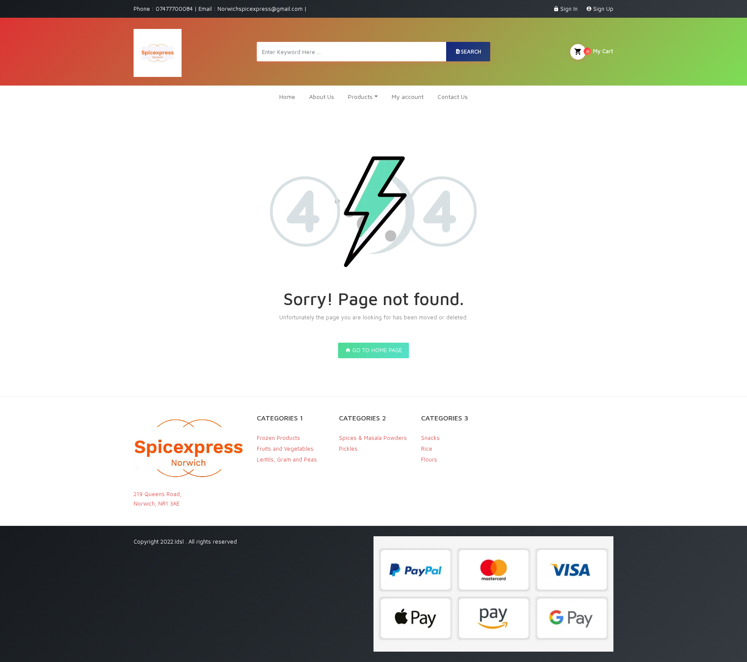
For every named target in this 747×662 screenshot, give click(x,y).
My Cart (599, 51)
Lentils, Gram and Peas (287, 459)
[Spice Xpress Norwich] (158, 51)
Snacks (430, 437)
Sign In (569, 8)
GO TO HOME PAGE (376, 350)
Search (471, 51)
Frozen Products (278, 437)
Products (360, 96)
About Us (321, 96)
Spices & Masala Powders (373, 437)
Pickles (348, 448)
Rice (426, 448)
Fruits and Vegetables (285, 448)
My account (408, 96)
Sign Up (603, 8)
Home (287, 96)
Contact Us (452, 96)
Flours (429, 459)
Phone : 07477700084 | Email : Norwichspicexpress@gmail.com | (220, 8)
